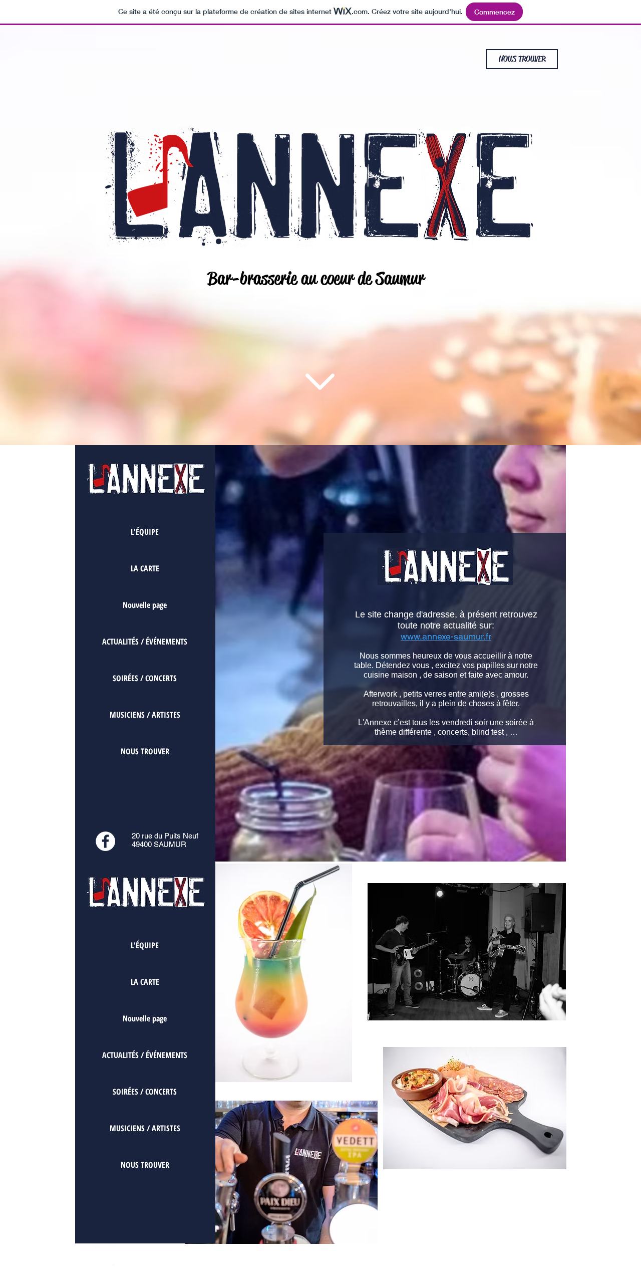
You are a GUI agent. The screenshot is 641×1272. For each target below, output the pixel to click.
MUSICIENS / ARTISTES (145, 714)
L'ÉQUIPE (145, 531)
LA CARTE (145, 568)
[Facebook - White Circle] (105, 841)
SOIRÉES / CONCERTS (145, 678)
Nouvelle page (145, 604)
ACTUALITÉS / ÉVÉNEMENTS (144, 641)
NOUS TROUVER (145, 751)
